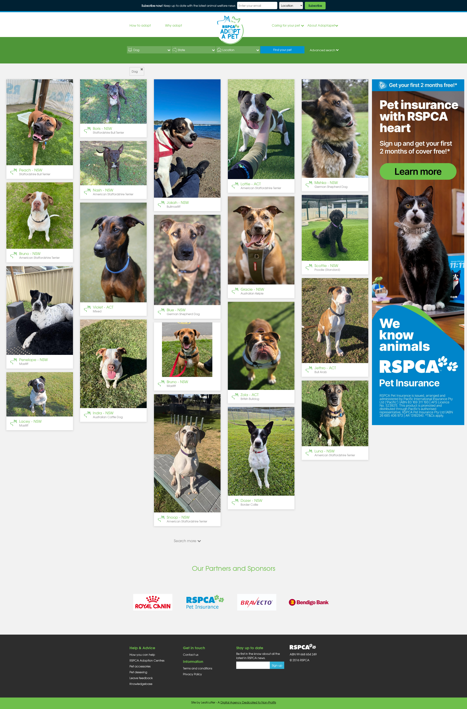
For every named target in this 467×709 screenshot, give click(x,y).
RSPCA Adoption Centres (147, 660)
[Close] (141, 69)
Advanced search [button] (322, 50)
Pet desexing (138, 672)
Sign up (277, 665)
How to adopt (140, 25)
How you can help (142, 654)
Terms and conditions (197, 668)
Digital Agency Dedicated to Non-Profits (248, 702)
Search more (185, 540)
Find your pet (282, 49)
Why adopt (173, 25)
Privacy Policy (192, 674)
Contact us (190, 654)
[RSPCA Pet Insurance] (205, 602)
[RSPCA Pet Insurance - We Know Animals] (418, 251)
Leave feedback (141, 678)
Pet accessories (140, 666)
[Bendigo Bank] (308, 602)
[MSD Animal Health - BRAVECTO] (257, 602)
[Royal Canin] (153, 602)
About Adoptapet (321, 25)
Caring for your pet (286, 25)
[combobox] (149, 49)
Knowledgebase (141, 683)
